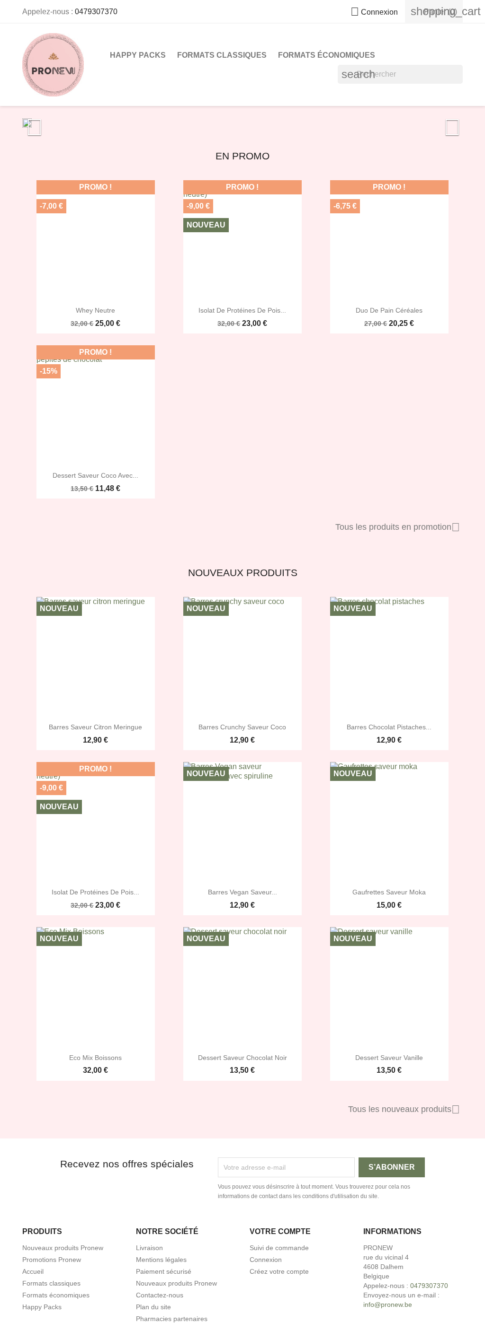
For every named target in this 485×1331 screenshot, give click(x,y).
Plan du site (153, 1307)
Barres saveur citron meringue (95, 727)
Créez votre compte (279, 1271)
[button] (55, 123)
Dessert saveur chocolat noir (242, 1057)
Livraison (149, 1248)
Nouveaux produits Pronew (62, 1248)
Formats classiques (222, 55)
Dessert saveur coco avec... (95, 475)
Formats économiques (326, 55)
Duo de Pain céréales (389, 310)
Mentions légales (161, 1259)
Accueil (33, 1271)
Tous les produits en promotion (397, 527)
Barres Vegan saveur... (242, 892)
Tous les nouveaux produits (404, 1109)
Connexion (266, 1259)
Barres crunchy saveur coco (242, 727)
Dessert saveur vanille (389, 1057)
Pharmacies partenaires (171, 1318)
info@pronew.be (387, 1304)
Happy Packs (138, 55)
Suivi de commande (279, 1248)
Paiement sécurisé (163, 1271)
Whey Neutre (95, 310)
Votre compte (280, 1231)
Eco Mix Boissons (95, 1057)
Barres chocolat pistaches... (389, 727)
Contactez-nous (159, 1295)
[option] (242, 123)
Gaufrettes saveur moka (389, 892)
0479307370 (96, 12)
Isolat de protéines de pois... (242, 310)
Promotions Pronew (51, 1259)
